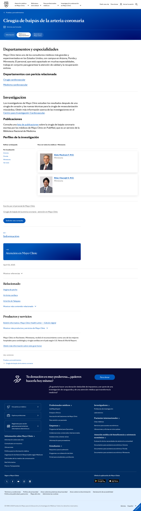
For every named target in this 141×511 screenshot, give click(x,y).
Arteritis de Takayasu (11, 301)
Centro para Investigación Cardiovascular (24, 112)
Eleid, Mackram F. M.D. (64, 155)
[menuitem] (9, 35)
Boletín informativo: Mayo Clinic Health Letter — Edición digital (29, 323)
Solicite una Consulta (14, 27)
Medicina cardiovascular (15, 84)
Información (10, 35)
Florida (5, 156)
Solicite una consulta (14, 220)
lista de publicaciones (28, 124)
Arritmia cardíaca (10, 295)
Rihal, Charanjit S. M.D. (64, 178)
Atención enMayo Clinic (38, 35)
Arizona (6, 153)
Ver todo (6, 163)
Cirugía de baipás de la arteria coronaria (43, 20)
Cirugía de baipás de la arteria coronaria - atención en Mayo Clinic (30, 211)
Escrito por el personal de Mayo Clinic (19, 206)
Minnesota (7, 159)
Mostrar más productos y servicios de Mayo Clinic (24, 328)
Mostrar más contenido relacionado (18, 306)
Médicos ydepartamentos (24, 35)
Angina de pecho (10, 289)
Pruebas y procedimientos (15, 12)
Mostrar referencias (11, 273)
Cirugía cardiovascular (14, 79)
